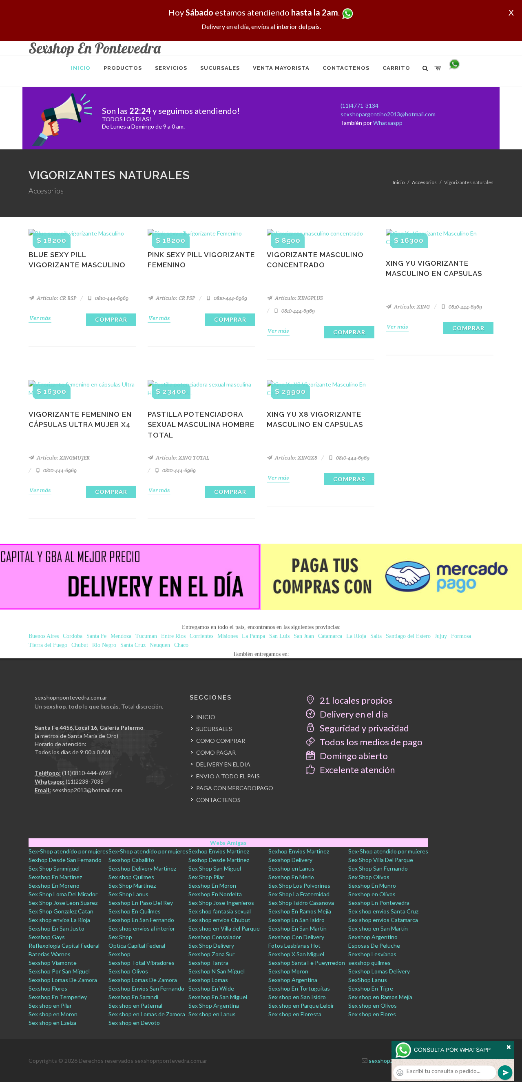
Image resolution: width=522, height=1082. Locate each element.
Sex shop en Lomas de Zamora (146, 1014)
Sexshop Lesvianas (372, 954)
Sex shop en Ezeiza (52, 1022)
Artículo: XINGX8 (295, 457)
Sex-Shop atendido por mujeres (68, 851)
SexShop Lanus (367, 979)
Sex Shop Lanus (128, 894)
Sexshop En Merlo (291, 876)
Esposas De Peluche (374, 945)
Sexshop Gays (47, 936)
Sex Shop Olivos (368, 876)
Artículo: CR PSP (175, 298)
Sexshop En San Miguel (217, 996)
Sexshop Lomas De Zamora (63, 979)
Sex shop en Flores (372, 1014)
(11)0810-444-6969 (87, 772)
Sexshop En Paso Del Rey (140, 902)
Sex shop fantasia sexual (219, 911)
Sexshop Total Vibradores (141, 962)
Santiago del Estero (408, 636)
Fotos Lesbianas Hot (294, 945)
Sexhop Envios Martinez (218, 851)
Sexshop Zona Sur (211, 954)
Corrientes (201, 636)
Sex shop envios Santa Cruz (383, 911)
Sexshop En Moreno (54, 885)
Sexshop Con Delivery (296, 936)
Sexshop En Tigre (370, 988)
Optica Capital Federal (136, 945)
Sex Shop (120, 936)
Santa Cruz (133, 645)
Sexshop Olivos (128, 971)
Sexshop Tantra (208, 962)
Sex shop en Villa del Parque (224, 928)
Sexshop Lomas (208, 979)
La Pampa (253, 636)
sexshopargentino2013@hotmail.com (388, 114)
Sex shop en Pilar (50, 1005)
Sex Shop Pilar (206, 876)
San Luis (279, 636)
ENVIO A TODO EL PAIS (228, 776)
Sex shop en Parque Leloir (301, 1005)
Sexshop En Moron (212, 885)
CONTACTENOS (218, 799)
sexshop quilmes (369, 962)
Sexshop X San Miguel (296, 954)
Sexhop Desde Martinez (218, 859)
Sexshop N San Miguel (216, 971)
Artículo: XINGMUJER (62, 457)
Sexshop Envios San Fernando (146, 988)
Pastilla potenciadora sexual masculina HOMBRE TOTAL (201, 424)
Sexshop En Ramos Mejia (299, 911)
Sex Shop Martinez (132, 885)
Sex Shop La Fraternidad (299, 894)
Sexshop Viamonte (53, 962)
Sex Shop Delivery (211, 945)
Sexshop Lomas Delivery (379, 971)
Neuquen (160, 645)
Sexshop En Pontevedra (378, 902)
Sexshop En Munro (372, 885)
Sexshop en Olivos (372, 894)
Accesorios (424, 182)
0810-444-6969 (111, 298)
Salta (376, 636)
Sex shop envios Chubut (219, 919)
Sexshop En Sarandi (133, 996)
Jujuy (441, 636)
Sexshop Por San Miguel (59, 971)
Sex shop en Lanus (212, 1014)
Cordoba (72, 636)
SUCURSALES (214, 728)
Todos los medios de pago (370, 741)
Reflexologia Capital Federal (64, 945)
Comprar (111, 319)
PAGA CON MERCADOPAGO (234, 787)
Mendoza (121, 636)
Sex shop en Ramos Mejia (380, 996)
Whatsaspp (388, 122)
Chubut (79, 645)
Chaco (181, 645)
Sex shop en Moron (53, 1014)
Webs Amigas (228, 842)
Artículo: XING (411, 306)
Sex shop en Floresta (294, 1014)
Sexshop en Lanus (291, 868)
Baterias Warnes (50, 954)
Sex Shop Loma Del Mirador (63, 894)
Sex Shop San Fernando (378, 868)
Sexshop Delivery (290, 859)
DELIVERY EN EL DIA (223, 764)
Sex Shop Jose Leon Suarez (63, 902)
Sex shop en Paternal (135, 1005)
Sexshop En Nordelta (215, 894)
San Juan (304, 636)
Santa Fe (96, 636)
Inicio (399, 182)
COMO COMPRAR (220, 740)
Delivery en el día (353, 714)
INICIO (205, 716)
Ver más (40, 318)
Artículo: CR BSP (55, 298)
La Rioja (356, 636)
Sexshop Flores (48, 988)
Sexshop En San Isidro (296, 919)
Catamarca (330, 636)
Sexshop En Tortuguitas (299, 988)
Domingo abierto (353, 755)
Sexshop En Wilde (211, 988)
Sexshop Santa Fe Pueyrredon (306, 962)
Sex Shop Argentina (213, 1005)
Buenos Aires (44, 636)
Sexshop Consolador (214, 936)
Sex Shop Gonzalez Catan (61, 911)
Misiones (227, 636)
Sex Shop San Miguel (214, 868)
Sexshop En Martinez (55, 876)
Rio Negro (104, 645)
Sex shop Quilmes (131, 876)
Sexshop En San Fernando (141, 919)
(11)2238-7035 (85, 781)
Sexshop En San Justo (56, 928)
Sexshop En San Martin (297, 928)
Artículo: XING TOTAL (182, 457)
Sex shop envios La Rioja (59, 919)
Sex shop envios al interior (141, 928)
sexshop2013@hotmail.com (87, 790)
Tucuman (146, 636)
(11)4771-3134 (359, 105)
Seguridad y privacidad (363, 727)
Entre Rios (173, 636)
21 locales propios (355, 700)
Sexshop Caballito (131, 859)
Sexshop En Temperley (58, 996)
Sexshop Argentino (373, 936)
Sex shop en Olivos (372, 1005)
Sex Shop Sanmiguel (54, 868)
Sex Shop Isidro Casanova (301, 902)
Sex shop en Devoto (134, 1022)
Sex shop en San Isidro (297, 996)
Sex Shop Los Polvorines (299, 885)
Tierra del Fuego (48, 645)
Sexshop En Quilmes (134, 911)
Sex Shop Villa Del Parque (380, 859)
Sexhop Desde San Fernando (65, 859)
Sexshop (119, 954)
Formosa (461, 636)
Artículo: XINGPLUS (298, 298)
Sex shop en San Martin (378, 928)
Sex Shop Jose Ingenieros (221, 902)
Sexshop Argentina (292, 979)
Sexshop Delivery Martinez (142, 868)
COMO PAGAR (216, 752)
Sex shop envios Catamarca (383, 919)
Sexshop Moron (288, 971)
